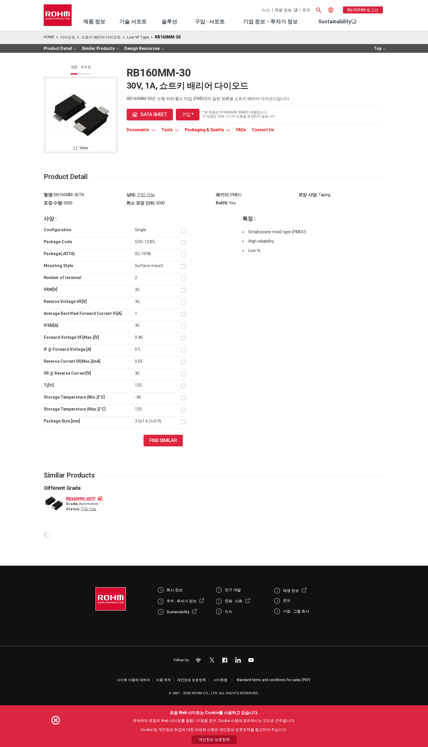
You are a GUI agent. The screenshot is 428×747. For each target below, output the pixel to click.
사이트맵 (220, 680)
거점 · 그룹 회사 (296, 611)
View (83, 147)
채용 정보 (283, 10)
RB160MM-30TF (80, 498)
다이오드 (67, 37)
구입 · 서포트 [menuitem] (210, 21)
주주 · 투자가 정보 (182, 601)
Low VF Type (138, 37)
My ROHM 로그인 (363, 10)
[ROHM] (58, 17)
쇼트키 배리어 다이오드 (101, 37)
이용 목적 (163, 680)
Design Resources (142, 48)
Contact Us (263, 129)
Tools (167, 129)
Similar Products (98, 48)
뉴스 (266, 10)
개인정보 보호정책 (191, 680)
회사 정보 (175, 590)
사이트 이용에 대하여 (133, 680)
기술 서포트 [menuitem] (133, 21)
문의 (306, 10)
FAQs (241, 129)
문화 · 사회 (234, 601)
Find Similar (163, 440)
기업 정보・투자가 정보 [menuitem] (270, 21)
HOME (49, 37)
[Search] (318, 9)
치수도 (86, 67)
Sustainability (334, 21)
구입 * (188, 114)
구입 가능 (146, 194)
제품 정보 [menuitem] (94, 21)
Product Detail (58, 48)
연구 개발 (233, 590)
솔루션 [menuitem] (169, 21)
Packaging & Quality (205, 129)
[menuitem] (334, 21)
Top (377, 48)
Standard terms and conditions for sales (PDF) (273, 680)
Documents (138, 129)
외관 (74, 67)
